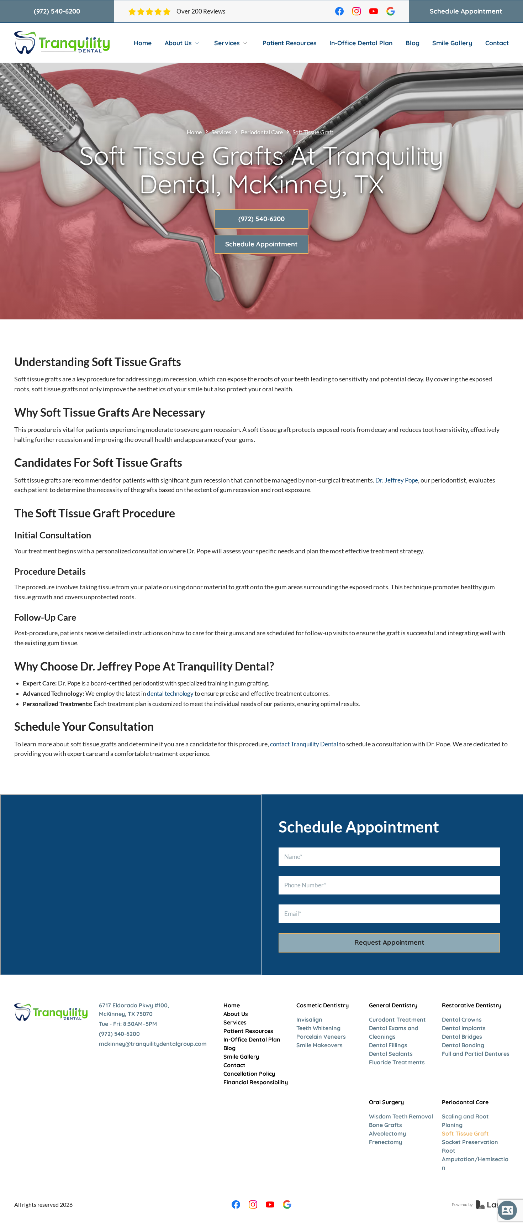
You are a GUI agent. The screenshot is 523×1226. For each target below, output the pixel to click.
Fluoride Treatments (397, 1062)
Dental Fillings (388, 1045)
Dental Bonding (463, 1045)
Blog (412, 43)
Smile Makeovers (319, 1045)
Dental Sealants (391, 1053)
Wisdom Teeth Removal (401, 1116)
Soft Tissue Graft (465, 1133)
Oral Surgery (386, 1102)
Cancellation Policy (249, 1073)
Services (221, 132)
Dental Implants (464, 1028)
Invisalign (309, 1019)
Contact (497, 43)
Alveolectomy (387, 1133)
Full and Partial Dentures (475, 1053)
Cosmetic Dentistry (322, 1005)
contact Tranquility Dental (304, 744)
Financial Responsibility (255, 1082)
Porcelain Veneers (321, 1036)
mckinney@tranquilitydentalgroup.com (153, 1043)
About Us (235, 1013)
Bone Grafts (385, 1124)
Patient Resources (289, 43)
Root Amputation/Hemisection (475, 1159)
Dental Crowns (462, 1019)
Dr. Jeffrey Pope (396, 480)
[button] (183, 42)
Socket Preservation (470, 1142)
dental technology (170, 693)
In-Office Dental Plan (360, 43)
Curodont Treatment (397, 1019)
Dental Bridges (462, 1036)
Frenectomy (385, 1142)
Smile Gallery (452, 43)
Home (143, 43)
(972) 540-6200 (57, 11)
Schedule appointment (466, 11)
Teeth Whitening (318, 1028)
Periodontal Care (262, 132)
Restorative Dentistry (471, 1005)
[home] (62, 42)
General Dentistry (393, 1005)
